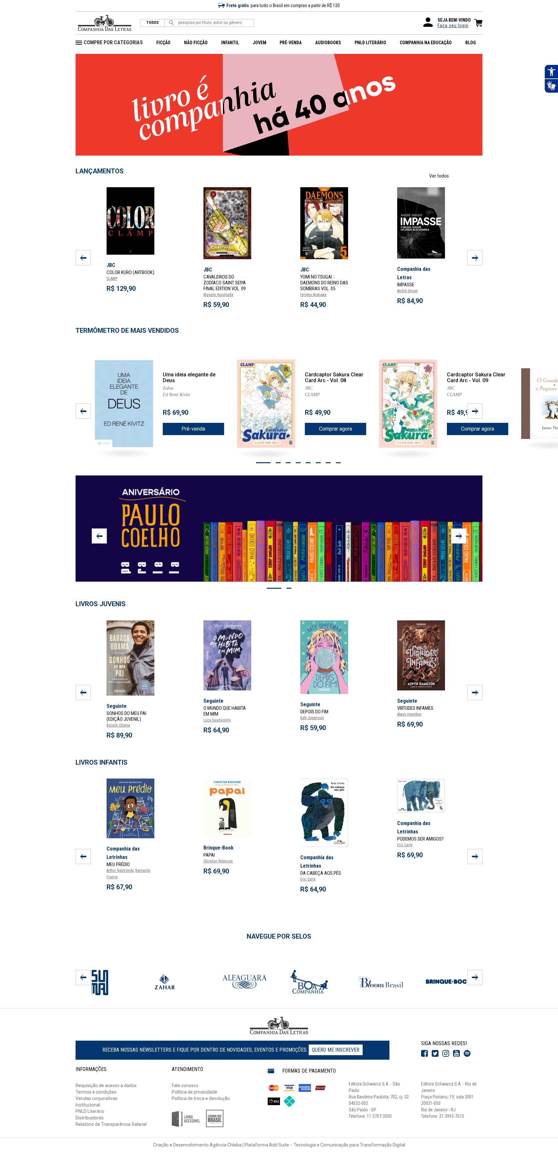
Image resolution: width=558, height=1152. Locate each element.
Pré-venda (193, 429)
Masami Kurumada (218, 294)
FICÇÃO (163, 42)
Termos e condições (96, 1092)
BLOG (470, 42)
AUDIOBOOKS (328, 42)
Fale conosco (185, 1085)
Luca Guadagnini (217, 720)
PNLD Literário (90, 1111)
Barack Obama (118, 725)
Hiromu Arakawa (313, 294)
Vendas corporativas (97, 1098)
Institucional (88, 1104)
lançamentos (100, 171)
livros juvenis (101, 604)
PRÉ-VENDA (291, 42)
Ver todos (439, 175)
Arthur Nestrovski (120, 870)
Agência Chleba (226, 1144)
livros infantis (102, 762)
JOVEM (259, 42)
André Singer (407, 291)
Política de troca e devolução (201, 1098)
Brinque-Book (218, 848)
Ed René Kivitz (176, 394)
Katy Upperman (312, 718)
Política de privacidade (194, 1092)
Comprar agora (335, 429)
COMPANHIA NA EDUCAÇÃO (426, 42)
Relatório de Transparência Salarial (111, 1124)
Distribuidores (90, 1117)
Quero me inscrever (335, 1050)
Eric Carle (307, 879)
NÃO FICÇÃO (196, 42)
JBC (207, 270)
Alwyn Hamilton (409, 714)
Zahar (168, 388)
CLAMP (112, 278)
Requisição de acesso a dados (106, 1085)
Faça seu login (453, 25)
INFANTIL (230, 42)
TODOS (152, 23)
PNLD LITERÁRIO (370, 42)
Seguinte (117, 706)
